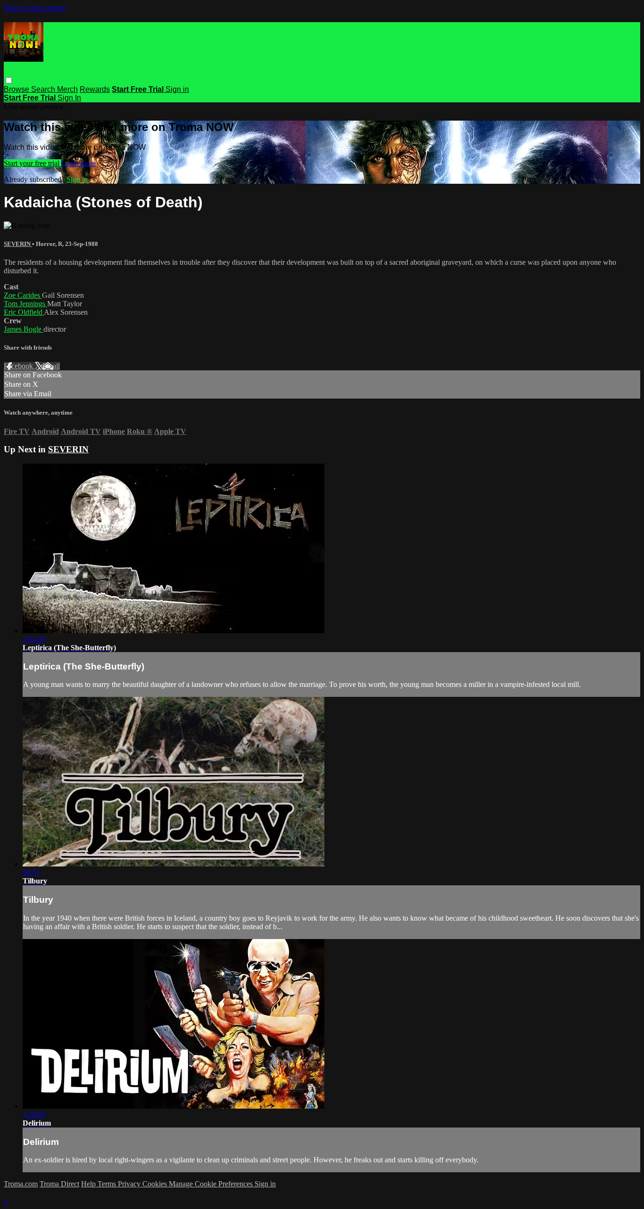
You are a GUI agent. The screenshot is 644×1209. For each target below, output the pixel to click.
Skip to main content (34, 8)
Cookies (155, 1184)
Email (51, 366)
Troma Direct (59, 1184)
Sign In (69, 98)
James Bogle (23, 329)
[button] (9, 80)
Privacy (130, 1184)
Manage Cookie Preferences (212, 1184)
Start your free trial (32, 163)
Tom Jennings (25, 304)
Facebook (19, 366)
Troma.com (21, 1184)
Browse (17, 89)
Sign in (177, 89)
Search (44, 89)
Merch (67, 89)
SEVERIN (18, 243)
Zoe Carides (23, 295)
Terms (108, 1184)
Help (89, 1184)
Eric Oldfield (24, 312)
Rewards (95, 89)
